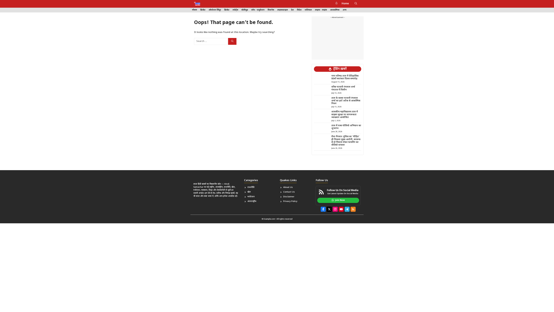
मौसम (194, 10)
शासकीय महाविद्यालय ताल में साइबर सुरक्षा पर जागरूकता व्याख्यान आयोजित (344, 114)
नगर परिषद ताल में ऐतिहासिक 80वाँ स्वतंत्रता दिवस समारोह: (345, 77)
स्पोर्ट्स (235, 10)
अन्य (344, 10)
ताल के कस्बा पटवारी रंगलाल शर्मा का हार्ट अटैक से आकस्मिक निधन (345, 101)
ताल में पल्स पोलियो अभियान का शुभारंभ (346, 127)
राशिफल (308, 10)
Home (345, 3)
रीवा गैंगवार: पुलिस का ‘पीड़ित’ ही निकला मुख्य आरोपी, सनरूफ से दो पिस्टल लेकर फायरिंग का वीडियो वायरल (346, 141)
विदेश (299, 10)
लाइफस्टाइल (282, 10)
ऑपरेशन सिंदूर (215, 10)
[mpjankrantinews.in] (197, 3)
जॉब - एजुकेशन (257, 10)
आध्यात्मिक (334, 10)
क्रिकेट (202, 10)
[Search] (232, 41)
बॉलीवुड (244, 10)
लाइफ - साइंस (321, 10)
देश (292, 10)
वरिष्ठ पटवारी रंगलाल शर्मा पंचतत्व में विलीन (343, 88)
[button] (356, 3)
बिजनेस (271, 10)
